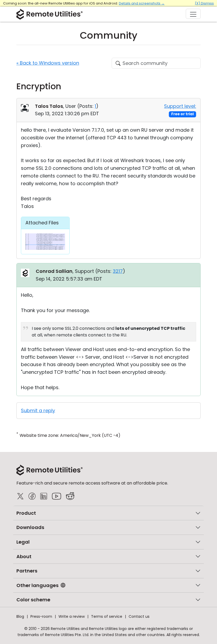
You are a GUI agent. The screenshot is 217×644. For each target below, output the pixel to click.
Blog (20, 616)
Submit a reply (38, 410)
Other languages (37, 585)
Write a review (71, 616)
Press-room (41, 616)
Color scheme (33, 599)
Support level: (180, 106)
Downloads (30, 527)
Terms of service (106, 616)
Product (26, 513)
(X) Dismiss (204, 3)
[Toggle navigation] (193, 14)
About (23, 556)
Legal (23, 542)
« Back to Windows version (47, 63)
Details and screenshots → (142, 3)
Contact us (139, 616)
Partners (26, 570)
